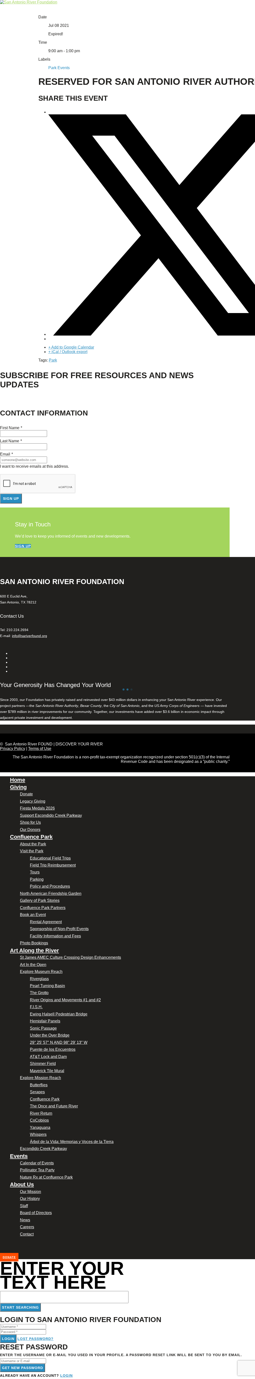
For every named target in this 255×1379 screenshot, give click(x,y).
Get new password (22, 1368)
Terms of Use (39, 748)
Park (53, 360)
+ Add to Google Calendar (71, 347)
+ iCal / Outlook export (67, 352)
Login (8, 1339)
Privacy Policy (12, 748)
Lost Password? (35, 1339)
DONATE (9, 1257)
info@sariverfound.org (29, 636)
